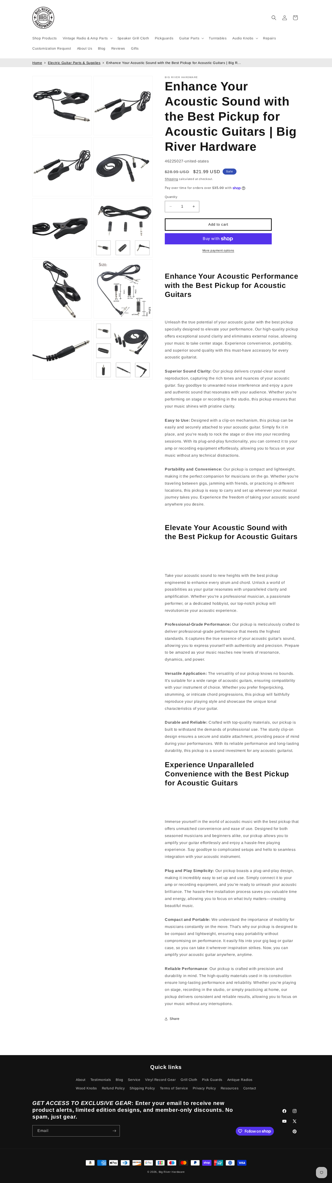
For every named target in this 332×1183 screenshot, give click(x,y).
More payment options (218, 250)
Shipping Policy (142, 1088)
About (81, 1080)
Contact (249, 1088)
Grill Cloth (189, 1080)
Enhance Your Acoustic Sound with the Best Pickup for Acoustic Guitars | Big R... (173, 63)
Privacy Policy (204, 1088)
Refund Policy (113, 1088)
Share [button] (175, 1019)
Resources (229, 1088)
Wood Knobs (86, 1088)
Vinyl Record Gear (160, 1080)
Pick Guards (212, 1080)
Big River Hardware (172, 1171)
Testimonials (100, 1080)
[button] (87, 38)
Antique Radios (240, 1080)
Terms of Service (174, 1088)
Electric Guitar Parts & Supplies (74, 63)
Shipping (171, 179)
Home (37, 63)
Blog (119, 1080)
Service (134, 1080)
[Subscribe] (114, 1131)
